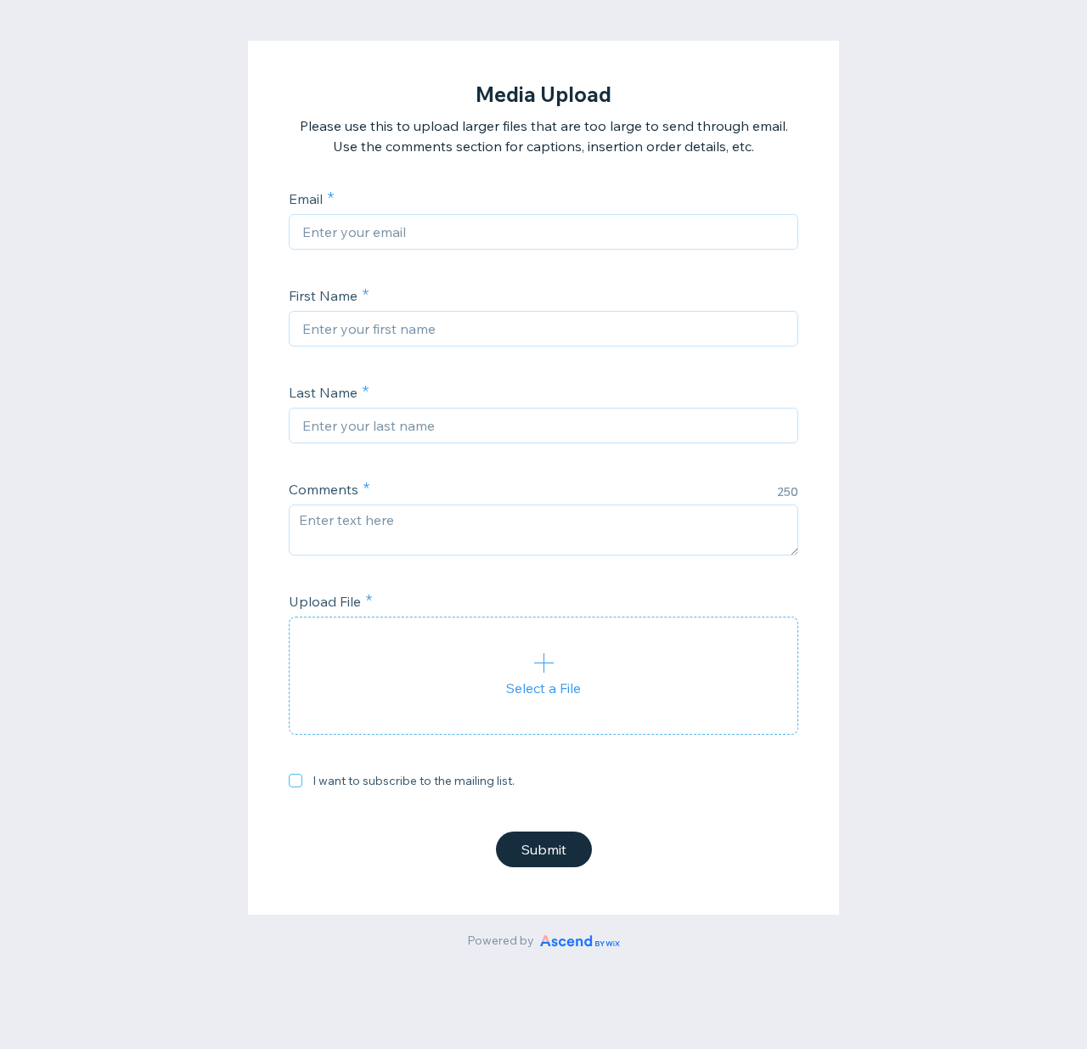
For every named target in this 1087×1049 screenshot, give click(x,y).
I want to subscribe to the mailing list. (414, 780)
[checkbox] (295, 780)
